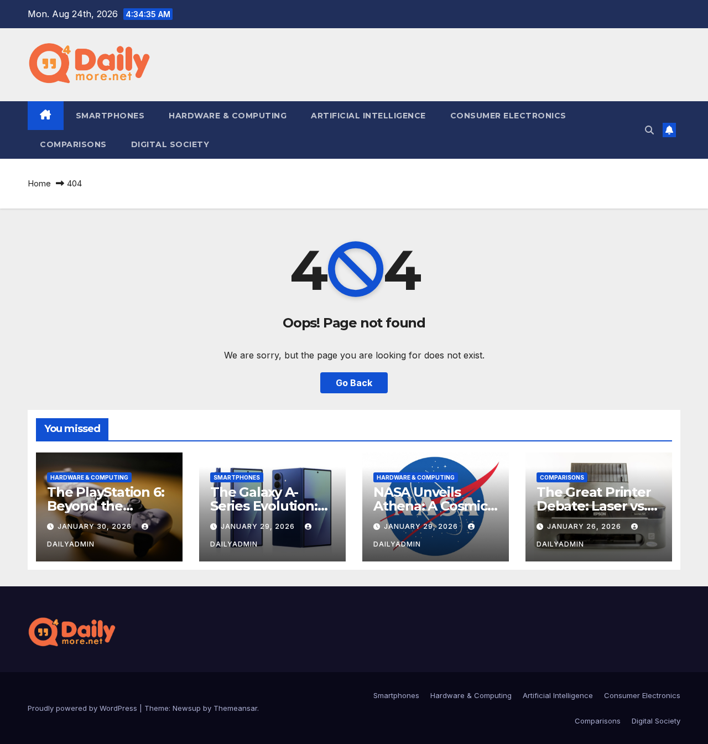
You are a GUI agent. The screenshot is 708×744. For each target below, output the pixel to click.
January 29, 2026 (259, 526)
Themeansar (235, 708)
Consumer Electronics (508, 116)
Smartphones (110, 116)
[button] (649, 130)
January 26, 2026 (585, 526)
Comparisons (73, 144)
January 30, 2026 (96, 526)
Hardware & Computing (228, 116)
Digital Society (170, 144)
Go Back (354, 382)
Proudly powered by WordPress (83, 708)
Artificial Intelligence (368, 116)
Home (39, 183)
